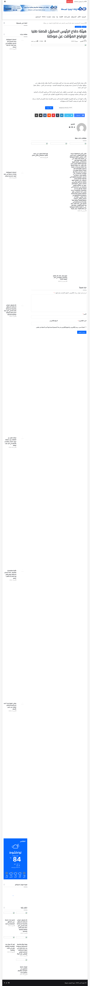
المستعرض (77, 23)
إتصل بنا (49, 16)
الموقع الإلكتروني (54, 320)
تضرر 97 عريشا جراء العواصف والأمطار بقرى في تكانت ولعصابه (10, 947)
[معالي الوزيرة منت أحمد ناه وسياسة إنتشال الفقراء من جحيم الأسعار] (22, 768)
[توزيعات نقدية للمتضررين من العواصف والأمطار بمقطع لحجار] (21, 962)
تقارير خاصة (67, 16)
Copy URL (49, 107)
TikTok (44, 16)
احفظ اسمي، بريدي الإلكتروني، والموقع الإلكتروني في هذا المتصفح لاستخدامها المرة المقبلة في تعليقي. (60, 327)
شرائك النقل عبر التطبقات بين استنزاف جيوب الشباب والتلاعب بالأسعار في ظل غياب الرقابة (10, 442)
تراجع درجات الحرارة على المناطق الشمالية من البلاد (10, 922)
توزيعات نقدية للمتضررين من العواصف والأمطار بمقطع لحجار (22, 970)
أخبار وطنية (73, 16)
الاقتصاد (61, 16)
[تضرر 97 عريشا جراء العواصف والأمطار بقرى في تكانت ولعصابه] (9, 939)
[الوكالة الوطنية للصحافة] (73, 9)
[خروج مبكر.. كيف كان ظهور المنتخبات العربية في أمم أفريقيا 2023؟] (58, 208)
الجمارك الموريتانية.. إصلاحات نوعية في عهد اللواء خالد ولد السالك (10, 174)
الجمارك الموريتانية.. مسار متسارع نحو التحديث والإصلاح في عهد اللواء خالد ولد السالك (10, 43)
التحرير (81, 41)
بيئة (57, 16)
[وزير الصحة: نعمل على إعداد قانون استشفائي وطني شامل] (39, 147)
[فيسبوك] (72, 127)
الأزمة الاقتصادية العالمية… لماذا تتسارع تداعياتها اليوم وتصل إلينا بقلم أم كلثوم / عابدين (10, 574)
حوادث (53, 16)
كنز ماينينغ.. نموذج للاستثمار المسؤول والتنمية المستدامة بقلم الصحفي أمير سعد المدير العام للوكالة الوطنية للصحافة (10, 310)
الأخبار (79, 16)
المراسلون (38, 16)
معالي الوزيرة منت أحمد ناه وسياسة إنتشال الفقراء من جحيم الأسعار (10, 706)
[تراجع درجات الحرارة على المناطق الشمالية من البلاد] (9, 915)
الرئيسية (84, 16)
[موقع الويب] (74, 127)
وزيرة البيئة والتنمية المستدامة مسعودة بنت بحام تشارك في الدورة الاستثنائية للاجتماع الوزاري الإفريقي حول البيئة (21, 949)
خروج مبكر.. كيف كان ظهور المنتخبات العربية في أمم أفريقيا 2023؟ (60, 277)
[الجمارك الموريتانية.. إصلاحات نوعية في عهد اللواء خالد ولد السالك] (22, 237)
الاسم (84, 314)
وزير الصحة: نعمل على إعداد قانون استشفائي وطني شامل (40, 154)
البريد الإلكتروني (82, 320)
